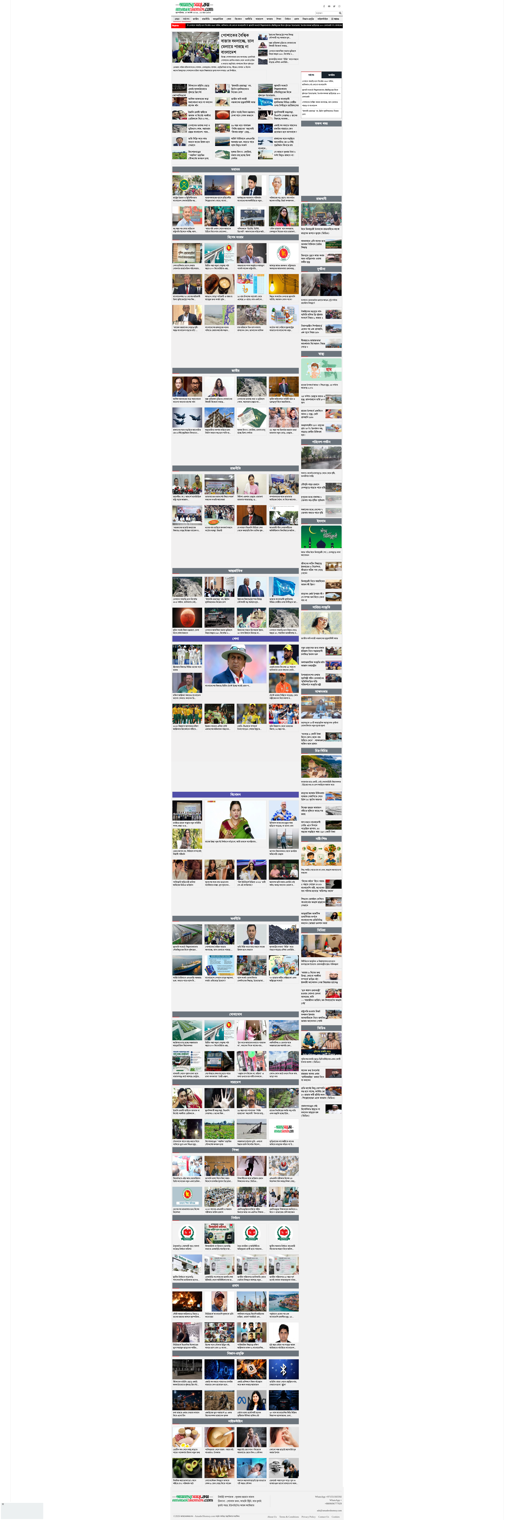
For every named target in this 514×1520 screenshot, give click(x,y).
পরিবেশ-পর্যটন (321, 442)
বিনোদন (238, 19)
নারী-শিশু (321, 839)
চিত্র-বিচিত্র (321, 751)
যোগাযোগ (235, 1052)
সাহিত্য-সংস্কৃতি (321, 607)
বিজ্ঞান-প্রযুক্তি (308, 19)
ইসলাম (321, 521)
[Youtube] (329, 8)
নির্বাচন (288, 19)
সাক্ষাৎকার (321, 691)
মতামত (235, 207)
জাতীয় (196, 19)
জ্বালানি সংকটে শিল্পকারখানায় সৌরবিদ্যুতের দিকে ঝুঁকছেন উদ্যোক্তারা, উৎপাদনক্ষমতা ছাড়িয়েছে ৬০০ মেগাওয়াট (321, 93)
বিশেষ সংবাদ (235, 275)
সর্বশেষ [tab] (311, 75)
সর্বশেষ (186, 19)
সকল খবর (321, 123)
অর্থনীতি (248, 19)
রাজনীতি (205, 19)
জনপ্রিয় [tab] (331, 75)
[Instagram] (339, 8)
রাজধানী (321, 199)
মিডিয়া (321, 930)
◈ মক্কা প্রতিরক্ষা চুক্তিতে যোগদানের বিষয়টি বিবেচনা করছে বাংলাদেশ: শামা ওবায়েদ (237, 25)
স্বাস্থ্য (321, 354)
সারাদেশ (259, 19)
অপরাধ (270, 19)
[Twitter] (334, 8)
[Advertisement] (265, 9)
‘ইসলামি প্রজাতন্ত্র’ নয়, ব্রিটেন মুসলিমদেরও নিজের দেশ (320, 113)
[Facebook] (324, 8)
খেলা (229, 19)
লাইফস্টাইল (323, 19)
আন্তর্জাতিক (218, 19)
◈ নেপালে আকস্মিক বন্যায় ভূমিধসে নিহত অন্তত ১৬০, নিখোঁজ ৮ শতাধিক (296, 25)
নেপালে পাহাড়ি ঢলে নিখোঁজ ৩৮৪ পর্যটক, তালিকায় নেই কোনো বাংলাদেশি (318, 83)
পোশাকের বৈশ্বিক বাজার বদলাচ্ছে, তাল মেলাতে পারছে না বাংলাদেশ (237, 44)
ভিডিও (321, 1028)
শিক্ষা (278, 19)
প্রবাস (296, 19)
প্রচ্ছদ (177, 19)
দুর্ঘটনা (321, 269)
